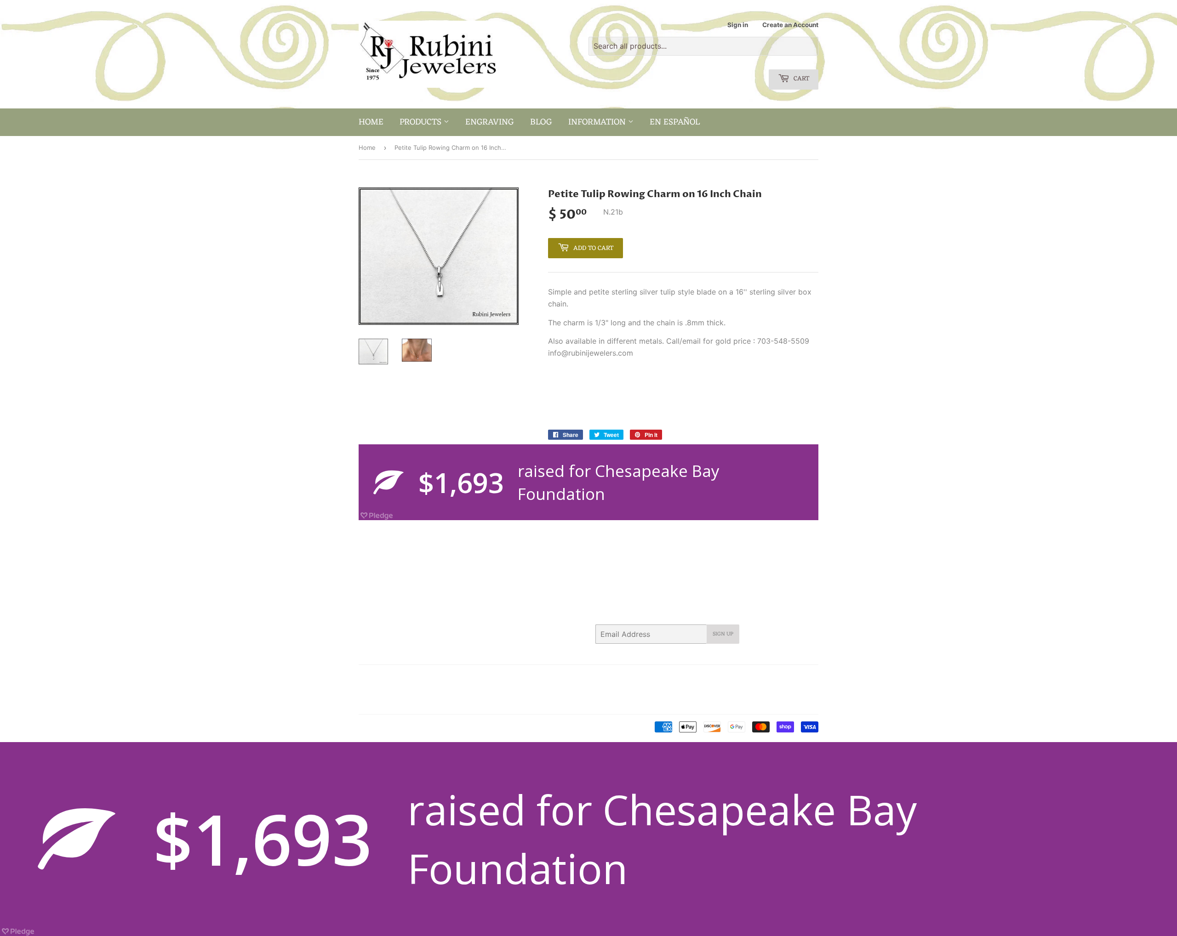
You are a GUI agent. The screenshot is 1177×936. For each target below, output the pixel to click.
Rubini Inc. (397, 727)
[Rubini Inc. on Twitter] (707, 677)
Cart (800, 79)
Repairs (482, 689)
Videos (432, 701)
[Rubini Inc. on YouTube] (809, 677)
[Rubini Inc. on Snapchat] (792, 677)
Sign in (737, 24)
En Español (675, 122)
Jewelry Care (377, 689)
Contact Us (440, 677)
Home (371, 122)
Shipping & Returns (386, 701)
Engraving (489, 122)
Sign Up (723, 634)
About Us (401, 677)
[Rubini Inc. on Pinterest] (740, 677)
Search (368, 677)
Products (422, 122)
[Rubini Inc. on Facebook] (724, 677)
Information (598, 122)
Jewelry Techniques (434, 689)
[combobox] (703, 46)
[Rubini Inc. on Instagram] (776, 677)
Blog (541, 122)
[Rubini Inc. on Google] (758, 677)
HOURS (475, 677)
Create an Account (790, 24)
